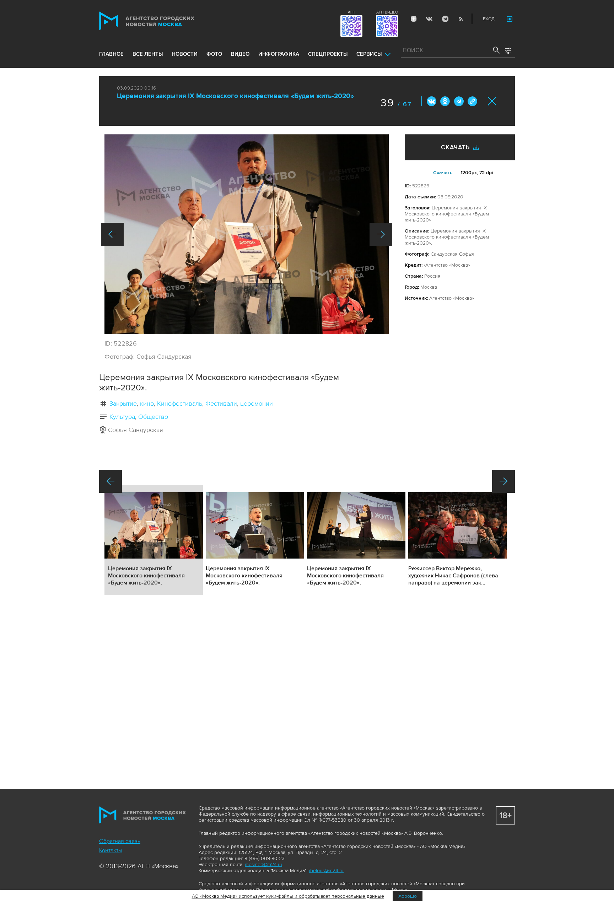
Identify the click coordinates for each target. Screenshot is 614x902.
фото (214, 54)
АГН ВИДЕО (387, 12)
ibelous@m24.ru (326, 871)
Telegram (445, 19)
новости (185, 54)
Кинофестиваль (179, 403)
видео (240, 54)
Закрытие (123, 403)
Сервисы (369, 54)
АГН (351, 12)
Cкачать (443, 173)
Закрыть (492, 101)
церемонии (256, 403)
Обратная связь (119, 841)
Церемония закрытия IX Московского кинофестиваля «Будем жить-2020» (235, 96)
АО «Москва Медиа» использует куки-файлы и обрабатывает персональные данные (288, 896)
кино (147, 403)
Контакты (110, 850)
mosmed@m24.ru (263, 864)
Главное (111, 54)
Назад (112, 234)
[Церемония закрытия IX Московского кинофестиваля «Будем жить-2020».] (246, 234)
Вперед (381, 234)
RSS (460, 19)
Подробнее (153, 540)
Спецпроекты (328, 54)
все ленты (148, 54)
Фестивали (221, 403)
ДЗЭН (413, 19)
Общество (153, 417)
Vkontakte (429, 19)
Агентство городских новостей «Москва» (160, 20)
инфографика (278, 54)
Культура (122, 417)
